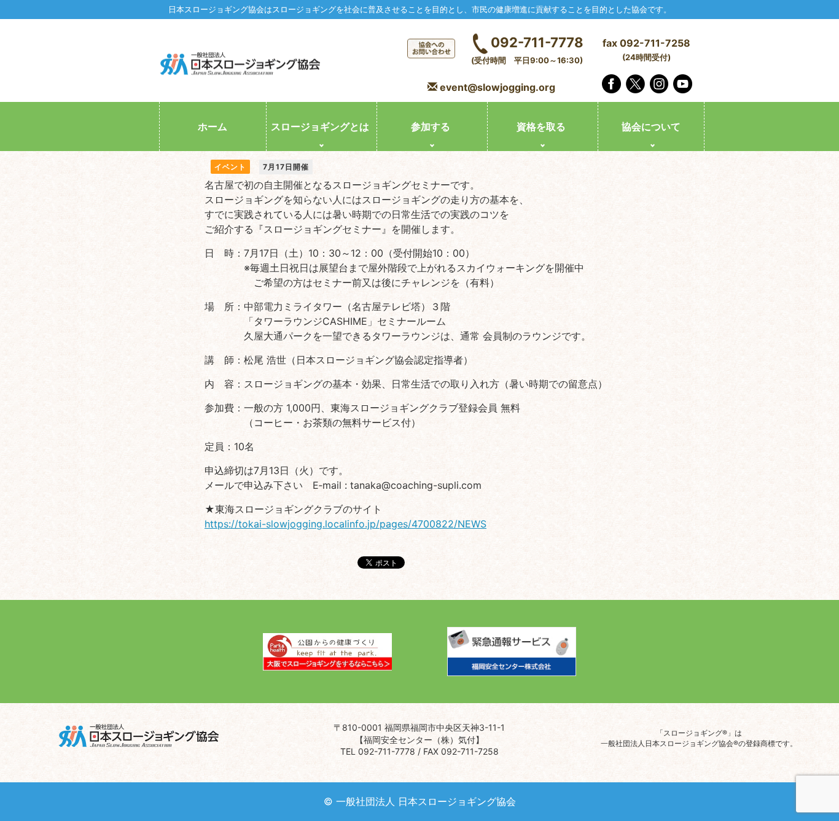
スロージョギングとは (320, 126)
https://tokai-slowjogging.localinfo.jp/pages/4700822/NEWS (345, 524)
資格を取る (541, 126)
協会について (651, 126)
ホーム (212, 126)
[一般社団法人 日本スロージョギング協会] (241, 65)
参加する (430, 126)
